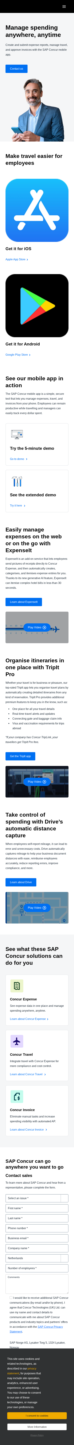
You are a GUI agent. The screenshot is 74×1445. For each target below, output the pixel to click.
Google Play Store (17, 354)
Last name (12, 1216)
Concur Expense (23, 999)
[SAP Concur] (21, 6)
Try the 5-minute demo (32, 448)
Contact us (16, 68)
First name (12, 1206)
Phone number (15, 1226)
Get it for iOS (18, 248)
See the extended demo (33, 495)
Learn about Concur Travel (26, 1074)
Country (11, 1256)
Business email (15, 1236)
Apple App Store (15, 259)
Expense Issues (16, 1196)
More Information (37, 1426)
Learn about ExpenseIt (24, 601)
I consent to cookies (37, 1415)
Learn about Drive (21, 882)
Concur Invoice (22, 1110)
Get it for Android (23, 344)
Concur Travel (21, 1054)
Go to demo (17, 459)
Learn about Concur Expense (28, 1018)
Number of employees (20, 1266)
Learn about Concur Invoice (27, 1129)
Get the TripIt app (20, 756)
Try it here (16, 505)
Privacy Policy (37, 1435)
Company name (16, 1246)
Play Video (34, 627)
